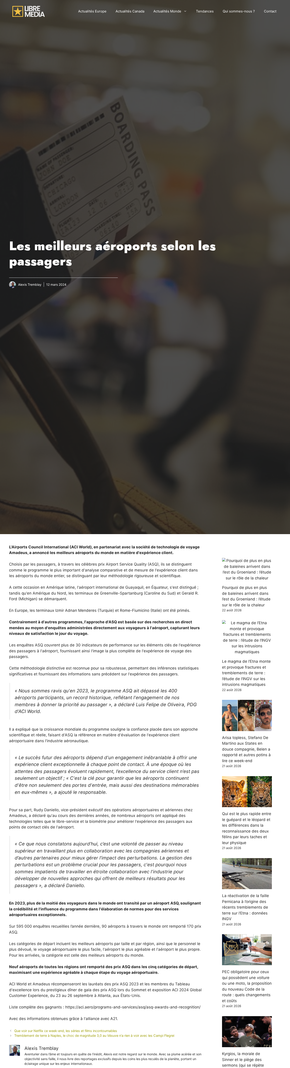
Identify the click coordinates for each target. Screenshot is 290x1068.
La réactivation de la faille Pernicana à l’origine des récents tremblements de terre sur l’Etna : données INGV (245, 907)
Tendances (205, 11)
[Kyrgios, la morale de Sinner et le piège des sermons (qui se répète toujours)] (247, 1044)
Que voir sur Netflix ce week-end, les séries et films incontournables (65, 1031)
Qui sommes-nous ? (239, 11)
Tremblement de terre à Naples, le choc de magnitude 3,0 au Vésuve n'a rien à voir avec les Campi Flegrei (94, 1035)
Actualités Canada (130, 11)
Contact (270, 11)
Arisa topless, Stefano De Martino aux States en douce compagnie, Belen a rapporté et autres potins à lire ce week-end (246, 749)
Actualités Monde (167, 11)
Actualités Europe (92, 11)
